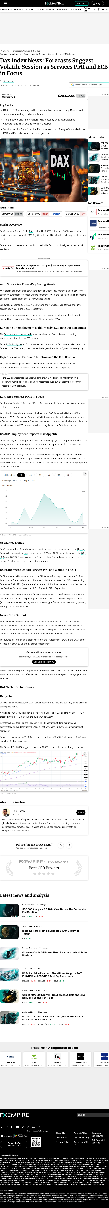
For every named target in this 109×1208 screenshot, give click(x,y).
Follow (81, 812)
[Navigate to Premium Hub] (14, 916)
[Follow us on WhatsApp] (98, 9)
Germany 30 (8, 97)
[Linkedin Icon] (12, 1127)
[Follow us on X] (94, 9)
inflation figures (14, 344)
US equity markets (27, 549)
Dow (26, 553)
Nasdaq (36, 51)
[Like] (61, 845)
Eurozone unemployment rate (18, 334)
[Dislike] (69, 845)
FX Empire (4, 51)
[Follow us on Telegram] (107, 9)
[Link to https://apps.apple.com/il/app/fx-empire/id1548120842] (6, 1136)
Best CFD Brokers (44, 868)
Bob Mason (18, 811)
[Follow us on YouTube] (103, 9)
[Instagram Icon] (22, 1127)
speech (65, 367)
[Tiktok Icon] (38, 1127)
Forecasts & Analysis (21, 51)
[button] (5, 3)
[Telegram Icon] (28, 1127)
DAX (31, 231)
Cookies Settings (82, 1137)
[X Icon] (1, 1127)
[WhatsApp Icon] (33, 1127)
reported (27, 440)
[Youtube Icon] (17, 1127)
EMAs (75, 702)
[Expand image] (85, 474)
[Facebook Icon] (7, 1127)
